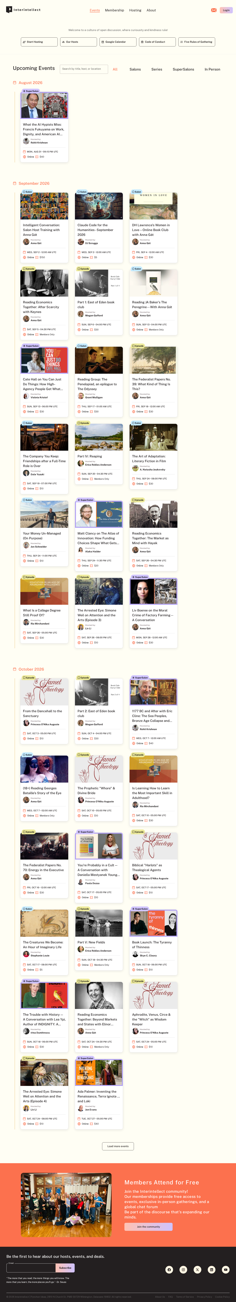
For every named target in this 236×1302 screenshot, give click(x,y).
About (151, 10)
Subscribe (65, 1267)
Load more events (118, 1146)
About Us (160, 1297)
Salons (135, 69)
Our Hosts (72, 41)
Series (156, 69)
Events (95, 10)
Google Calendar (115, 41)
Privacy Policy (204, 1297)
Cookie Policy (222, 1297)
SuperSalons (183, 69)
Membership (114, 10)
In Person (212, 69)
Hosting (135, 10)
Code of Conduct (155, 41)
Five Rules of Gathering (198, 41)
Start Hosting (35, 41)
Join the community (148, 1226)
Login (226, 10)
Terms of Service (185, 1297)
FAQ (170, 1297)
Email (11, 1263)
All (115, 69)
